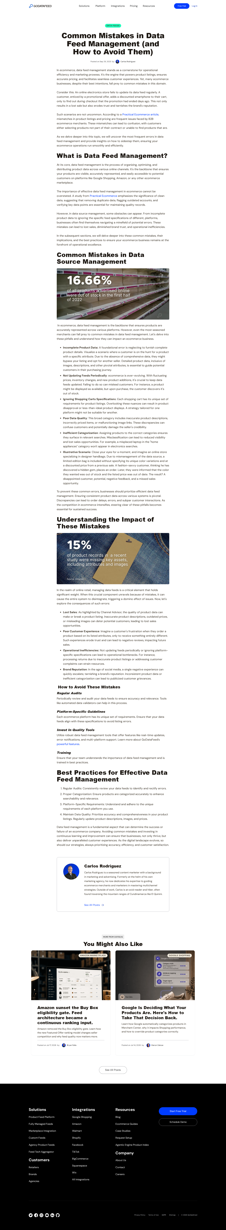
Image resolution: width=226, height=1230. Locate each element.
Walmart (77, 1130)
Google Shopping (82, 1117)
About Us (120, 1160)
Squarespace (79, 1165)
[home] (40, 6)
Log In (194, 6)
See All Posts (113, 1070)
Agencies (34, 1181)
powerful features (68, 744)
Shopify (76, 1137)
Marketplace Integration (42, 1130)
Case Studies (122, 1130)
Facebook (77, 1144)
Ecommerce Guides (126, 1124)
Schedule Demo (178, 1122)
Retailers (34, 1167)
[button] (84, 6)
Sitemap (172, 1215)
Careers (120, 1174)
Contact (120, 1167)
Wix (74, 1172)
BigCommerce (80, 1158)
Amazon (76, 1124)
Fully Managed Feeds (41, 1124)
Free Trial (182, 6)
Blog (118, 1117)
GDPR (164, 1215)
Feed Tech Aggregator (41, 1151)
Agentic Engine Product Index (132, 1144)
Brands (33, 1174)
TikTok (75, 1151)
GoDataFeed (192, 1215)
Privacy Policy (139, 1215)
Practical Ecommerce (103, 196)
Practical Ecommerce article (140, 114)
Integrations (118, 6)
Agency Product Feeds (42, 1144)
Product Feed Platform (41, 1117)
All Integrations (80, 1179)
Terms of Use (153, 1215)
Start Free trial (178, 1111)
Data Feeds (113, 25)
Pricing (134, 6)
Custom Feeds (37, 1137)
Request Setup (123, 1137)
